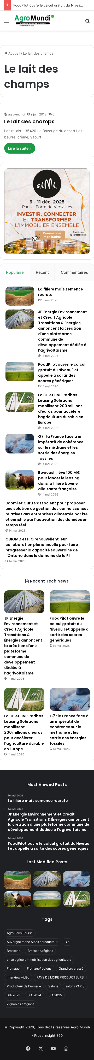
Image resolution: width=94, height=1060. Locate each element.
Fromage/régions (39, 968)
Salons (53, 986)
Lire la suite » (19, 148)
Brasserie (13, 951)
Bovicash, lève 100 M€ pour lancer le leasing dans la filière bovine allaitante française (59, 481)
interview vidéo (18, 977)
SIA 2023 (13, 995)
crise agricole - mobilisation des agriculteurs (39, 960)
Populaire (15, 272)
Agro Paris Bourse (20, 933)
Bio (67, 942)
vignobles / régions (20, 1004)
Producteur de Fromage (24, 986)
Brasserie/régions (40, 951)
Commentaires (74, 272)
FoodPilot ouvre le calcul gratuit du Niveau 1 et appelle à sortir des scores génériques (61, 372)
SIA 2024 (34, 995)
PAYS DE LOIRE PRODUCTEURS (60, 977)
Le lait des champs (29, 121)
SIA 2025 (55, 995)
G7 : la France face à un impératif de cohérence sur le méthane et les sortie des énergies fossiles (61, 447)
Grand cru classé (71, 968)
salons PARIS (75, 986)
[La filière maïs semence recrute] (19, 296)
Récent (42, 272)
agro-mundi (16, 114)
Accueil (13, 53)
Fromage (13, 968)
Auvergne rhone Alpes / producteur (32, 942)
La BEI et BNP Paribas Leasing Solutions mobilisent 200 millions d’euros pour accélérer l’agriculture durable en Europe (60, 408)
